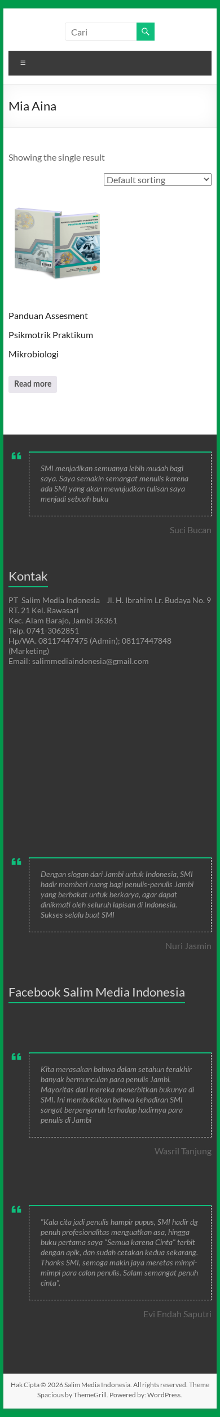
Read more (32, 384)
